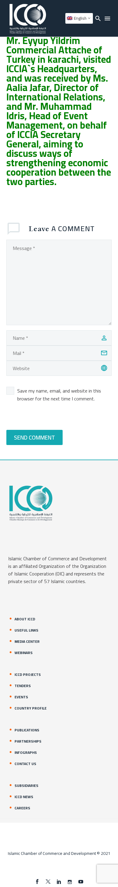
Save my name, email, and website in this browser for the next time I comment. (59, 395)
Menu (107, 18)
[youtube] (80, 881)
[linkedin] (59, 881)
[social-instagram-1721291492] (69, 881)
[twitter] (48, 881)
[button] (98, 18)
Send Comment (34, 437)
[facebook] (37, 881)
